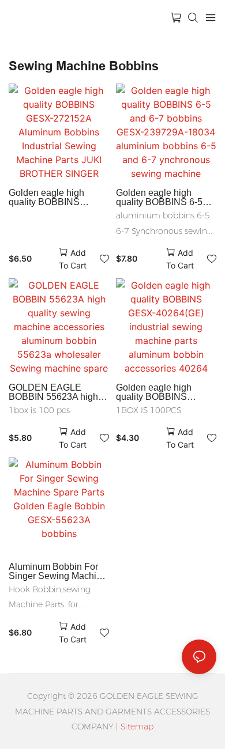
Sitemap (137, 726)
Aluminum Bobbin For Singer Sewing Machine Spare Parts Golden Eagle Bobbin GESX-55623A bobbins (58, 571)
